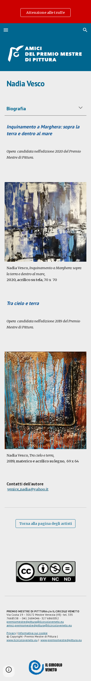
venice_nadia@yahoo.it (28, 489)
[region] (45, 11)
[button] (6, 30)
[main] (46, 83)
